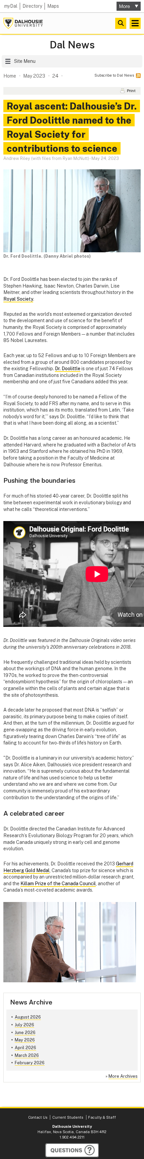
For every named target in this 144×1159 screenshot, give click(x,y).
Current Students (67, 1117)
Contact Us (37, 1117)
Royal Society (18, 299)
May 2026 (25, 1039)
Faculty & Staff (102, 1117)
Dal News (72, 44)
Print (131, 90)
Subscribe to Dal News (114, 75)
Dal (10, 6)
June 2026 (25, 1032)
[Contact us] (72, 1150)
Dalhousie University (23, 23)
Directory (32, 6)
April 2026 (25, 1047)
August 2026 (28, 1017)
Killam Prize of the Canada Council (58, 883)
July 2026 (24, 1024)
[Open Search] (120, 23)
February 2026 (30, 1062)
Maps (53, 6)
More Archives (123, 1076)
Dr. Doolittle (67, 368)
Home (9, 76)
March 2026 (27, 1055)
